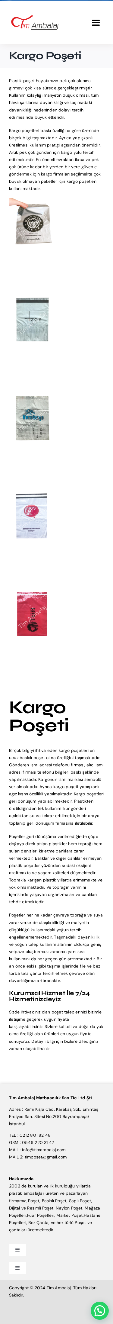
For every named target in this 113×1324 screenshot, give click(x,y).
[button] (100, 1311)
